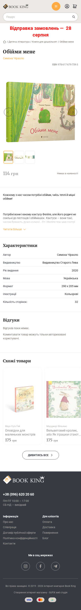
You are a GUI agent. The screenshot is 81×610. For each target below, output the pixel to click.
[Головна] (4, 41)
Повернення (50, 532)
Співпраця (9, 527)
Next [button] (72, 112)
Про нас (8, 521)
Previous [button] (8, 112)
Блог (45, 538)
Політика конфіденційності (20, 538)
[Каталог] (56, 6)
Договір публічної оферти (19, 532)
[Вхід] (67, 6)
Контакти (9, 543)
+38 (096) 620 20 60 (18, 494)
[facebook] (40, 566)
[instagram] (25, 566)
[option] (40, 112)
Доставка (48, 527)
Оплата (47, 521)
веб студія (61, 592)
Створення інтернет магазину (30, 592)
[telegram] (55, 566)
